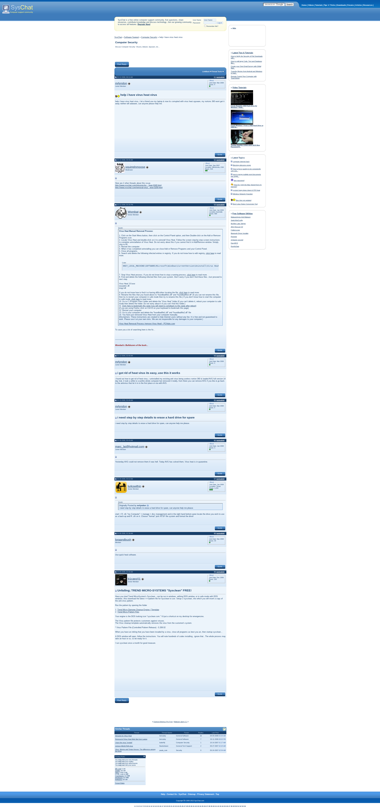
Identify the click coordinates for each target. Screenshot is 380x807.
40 (214, 806)
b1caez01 (134, 578)
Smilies (117, 770)
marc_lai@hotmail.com (129, 446)
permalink (220, 77)
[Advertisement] (168, 55)
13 (154, 806)
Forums (350, 5)
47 (229, 806)
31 (194, 806)
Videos (311, 5)
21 (171, 806)
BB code (118, 769)
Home (304, 5)
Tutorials (318, 5)
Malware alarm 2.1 (180, 722)
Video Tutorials (239, 87)
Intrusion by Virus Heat (123, 736)
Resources (368, 5)
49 (234, 806)
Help (163, 794)
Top (217, 794)
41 (216, 806)
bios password (239, 180)
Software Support (131, 37)
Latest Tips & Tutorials (242, 53)
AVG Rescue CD (237, 227)
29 (189, 806)
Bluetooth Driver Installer (239, 233)
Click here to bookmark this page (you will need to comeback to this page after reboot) (159, 306)
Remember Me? (212, 26)
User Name (197, 20)
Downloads (341, 5)
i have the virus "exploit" (123, 742)
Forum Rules (120, 783)
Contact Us (172, 794)
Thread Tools (217, 71)
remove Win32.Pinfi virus (124, 746)
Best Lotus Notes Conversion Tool (245, 204)
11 (149, 806)
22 (174, 806)
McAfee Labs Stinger (238, 223)
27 (185, 806)
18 (165, 806)
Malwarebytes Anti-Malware (241, 217)
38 (209, 806)
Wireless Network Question (243, 194)
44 (223, 806)
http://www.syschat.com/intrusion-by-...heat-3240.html (138, 185)
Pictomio (234, 237)
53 (243, 806)
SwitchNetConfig (237, 220)
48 (231, 806)
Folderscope (235, 230)
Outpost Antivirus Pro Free (163, 722)
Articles (358, 5)
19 (167, 806)
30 (191, 806)
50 (236, 806)
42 (218, 806)
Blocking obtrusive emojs (242, 165)
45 (225, 806)
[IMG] (117, 772)
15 (158, 806)
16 (160, 806)
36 (205, 806)
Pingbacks (119, 778)
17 (162, 806)
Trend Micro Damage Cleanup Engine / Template (138, 610)
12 (151, 806)
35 (203, 806)
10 (147, 806)
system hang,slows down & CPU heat (246, 190)
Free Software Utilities (242, 213)
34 (200, 806)
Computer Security (149, 37)
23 (176, 806)
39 (211, 806)
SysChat (118, 37)
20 (169, 806)
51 (238, 806)
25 (180, 806)
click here (210, 253)
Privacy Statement (205, 794)
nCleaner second (237, 240)
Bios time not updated (243, 200)
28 (187, 806)
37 (207, 806)
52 (240, 806)
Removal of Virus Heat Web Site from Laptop (131, 739)
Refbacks (118, 779)
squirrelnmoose (135, 167)
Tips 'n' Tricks (329, 5)
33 (198, 806)
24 (178, 806)
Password (196, 23)
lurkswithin (134, 486)
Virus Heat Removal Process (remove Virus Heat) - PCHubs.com (147, 324)
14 (156, 806)
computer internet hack (241, 161)
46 (227, 806)
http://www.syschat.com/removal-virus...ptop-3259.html (139, 187)
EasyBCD (234, 243)
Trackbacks (119, 776)
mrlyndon (121, 83)
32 (196, 806)
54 (245, 806)
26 (182, 806)
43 (220, 806)
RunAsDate (235, 246)
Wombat (133, 211)
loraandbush (123, 539)
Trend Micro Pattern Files (128, 612)
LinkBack (206, 71)
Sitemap (191, 794)
